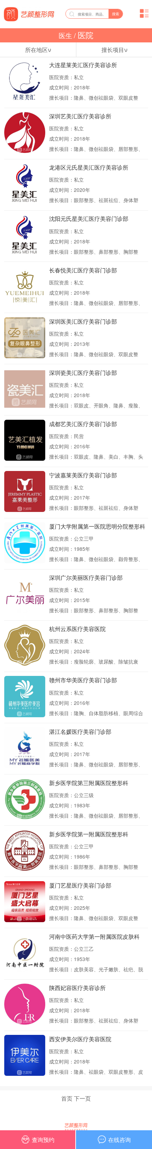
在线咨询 (119, 1139)
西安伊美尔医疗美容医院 (80, 1039)
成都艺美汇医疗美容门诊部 (83, 424)
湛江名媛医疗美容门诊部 (80, 731)
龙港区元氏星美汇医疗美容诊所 (88, 167)
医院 (84, 35)
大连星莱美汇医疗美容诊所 (83, 65)
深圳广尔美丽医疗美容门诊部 (86, 577)
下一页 (82, 1098)
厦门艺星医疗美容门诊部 (80, 885)
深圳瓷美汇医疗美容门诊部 (83, 373)
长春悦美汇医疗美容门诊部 (83, 270)
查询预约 (43, 1139)
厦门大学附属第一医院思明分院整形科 (97, 526)
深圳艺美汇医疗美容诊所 (80, 116)
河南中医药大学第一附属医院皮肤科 (94, 936)
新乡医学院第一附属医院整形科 (88, 834)
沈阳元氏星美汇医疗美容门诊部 (88, 218)
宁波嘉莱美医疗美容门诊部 (83, 475)
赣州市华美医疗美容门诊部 (83, 680)
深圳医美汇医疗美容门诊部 (83, 321)
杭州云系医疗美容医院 (77, 629)
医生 (66, 35)
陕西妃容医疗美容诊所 (77, 988)
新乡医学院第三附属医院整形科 (88, 783)
